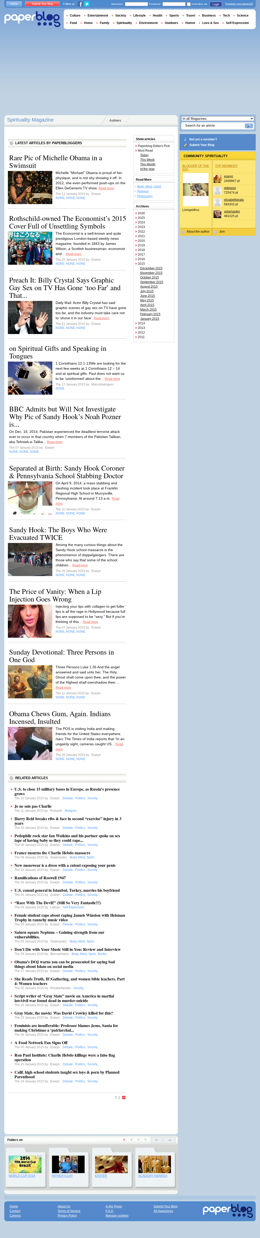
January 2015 (149, 319)
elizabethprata (234, 200)
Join (222, 231)
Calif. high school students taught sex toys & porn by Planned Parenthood (67, 1074)
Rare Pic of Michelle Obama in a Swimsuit (55, 161)
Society (120, 15)
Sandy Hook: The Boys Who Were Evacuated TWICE (58, 533)
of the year (147, 169)
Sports (174, 15)
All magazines (163, 1211)
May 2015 (147, 300)
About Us (64, 1206)
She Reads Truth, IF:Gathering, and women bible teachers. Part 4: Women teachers (69, 981)
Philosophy (145, 196)
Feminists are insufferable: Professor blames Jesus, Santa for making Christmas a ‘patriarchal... (66, 1027)
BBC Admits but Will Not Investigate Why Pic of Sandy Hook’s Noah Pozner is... (65, 416)
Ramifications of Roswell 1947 (40, 878)
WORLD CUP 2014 (22, 1176)
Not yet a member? (203, 139)
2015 (141, 263)
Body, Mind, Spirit (149, 186)
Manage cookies (117, 1215)
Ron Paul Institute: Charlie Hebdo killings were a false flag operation (64, 1057)
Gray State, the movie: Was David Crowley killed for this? (63, 1013)
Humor (190, 23)
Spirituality (124, 23)
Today (144, 155)
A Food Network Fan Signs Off (41, 1042)
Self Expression (237, 23)
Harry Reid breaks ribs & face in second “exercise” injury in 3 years (67, 821)
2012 (141, 332)
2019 (141, 245)
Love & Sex (210, 23)
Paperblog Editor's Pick (154, 146)
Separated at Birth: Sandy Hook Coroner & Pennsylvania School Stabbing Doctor (66, 471)
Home (14, 3)
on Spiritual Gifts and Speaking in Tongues (57, 352)
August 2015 (149, 286)
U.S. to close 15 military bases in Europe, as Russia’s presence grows (67, 791)
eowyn (228, 176)
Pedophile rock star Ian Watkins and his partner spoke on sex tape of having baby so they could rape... (67, 838)
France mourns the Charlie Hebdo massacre (52, 853)
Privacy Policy (67, 1215)
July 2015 (147, 291)
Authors (115, 120)
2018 (141, 250)
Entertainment (98, 15)
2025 (141, 218)
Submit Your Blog (201, 145)
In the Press (114, 1206)
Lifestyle (139, 15)
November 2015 (151, 273)
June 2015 (147, 296)
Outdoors (171, 23)
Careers (15, 1215)
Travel (190, 15)
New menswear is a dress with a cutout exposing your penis (65, 865)
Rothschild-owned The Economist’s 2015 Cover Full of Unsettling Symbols (67, 222)
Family (104, 23)
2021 (141, 236)
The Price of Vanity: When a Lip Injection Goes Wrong (55, 595)
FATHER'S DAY (62, 1176)
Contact (15, 1211)
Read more (106, 188)
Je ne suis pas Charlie (33, 806)
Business (209, 15)
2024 (141, 222)
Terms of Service (69, 1211)
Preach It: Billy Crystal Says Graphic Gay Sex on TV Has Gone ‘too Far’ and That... (65, 287)
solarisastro (232, 211)
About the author (198, 231)
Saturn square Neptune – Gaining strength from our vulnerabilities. (59, 934)
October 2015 (149, 277)
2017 (141, 254)
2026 (141, 213)
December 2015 (151, 268)
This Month (147, 164)
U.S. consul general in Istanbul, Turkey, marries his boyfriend (67, 890)
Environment (148, 23)
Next (124, 1098)
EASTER (101, 1176)
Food (73, 23)
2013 (141, 328)
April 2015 (147, 305)
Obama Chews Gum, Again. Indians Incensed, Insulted (60, 717)
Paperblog (32, 19)
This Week (147, 160)
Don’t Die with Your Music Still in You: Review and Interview (67, 949)
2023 (141, 227)
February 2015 (150, 314)
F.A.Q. (110, 1211)
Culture (75, 15)
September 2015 (151, 282)
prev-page (157, 1140)
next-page (169, 1140)
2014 (141, 323)
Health (157, 15)
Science (243, 15)
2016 (141, 259)
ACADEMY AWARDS (152, 1176)
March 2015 (148, 309)
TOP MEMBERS (226, 166)
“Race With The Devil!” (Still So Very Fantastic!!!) (57, 903)
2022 (141, 231)
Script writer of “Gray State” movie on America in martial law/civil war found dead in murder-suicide (64, 998)
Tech (226, 15)
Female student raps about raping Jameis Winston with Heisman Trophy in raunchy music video (69, 917)
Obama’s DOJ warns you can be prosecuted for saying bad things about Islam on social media (64, 964)
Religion (143, 191)
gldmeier (230, 188)
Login (216, 4)
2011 (141, 337)
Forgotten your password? (239, 4)
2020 (141, 241)
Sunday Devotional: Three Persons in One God (61, 655)
